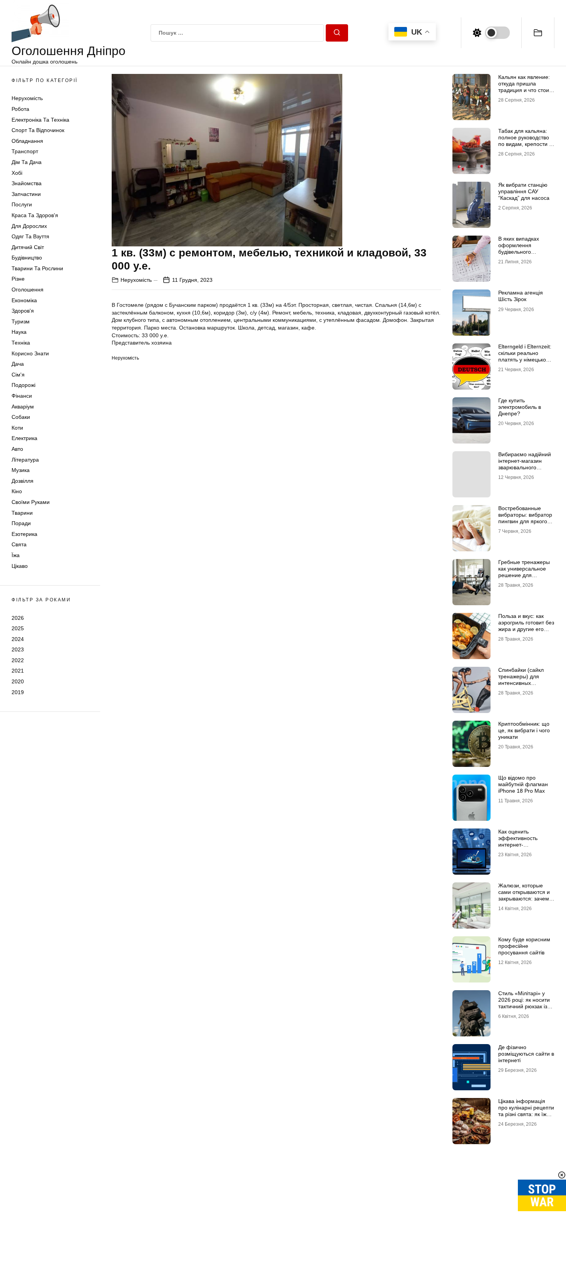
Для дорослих (29, 226)
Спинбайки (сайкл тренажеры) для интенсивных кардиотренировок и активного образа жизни (523, 686)
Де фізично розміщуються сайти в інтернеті (526, 1053)
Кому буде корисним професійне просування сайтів (524, 946)
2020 (18, 681)
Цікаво (20, 566)
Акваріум (23, 406)
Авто (17, 449)
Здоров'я (23, 311)
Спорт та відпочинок (38, 130)
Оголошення (28, 289)
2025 (18, 628)
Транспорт (25, 151)
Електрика (24, 438)
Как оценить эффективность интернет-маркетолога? (518, 841)
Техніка (21, 343)
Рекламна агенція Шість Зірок (520, 296)
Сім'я (18, 375)
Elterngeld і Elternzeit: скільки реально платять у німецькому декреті (525, 356)
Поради (21, 523)
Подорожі (23, 385)
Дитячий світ (28, 247)
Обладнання (27, 141)
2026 (18, 617)
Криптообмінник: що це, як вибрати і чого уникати (524, 730)
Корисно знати (30, 353)
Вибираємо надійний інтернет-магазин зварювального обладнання (524, 464)
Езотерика (24, 534)
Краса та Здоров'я (35, 215)
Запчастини (26, 194)
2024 (18, 639)
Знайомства (27, 183)
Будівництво (27, 257)
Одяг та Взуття (30, 236)
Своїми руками (31, 502)
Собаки (21, 417)
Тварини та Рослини (37, 268)
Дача (18, 364)
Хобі (17, 173)
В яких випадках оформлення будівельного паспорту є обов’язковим (518, 252)
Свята (19, 544)
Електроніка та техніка (40, 120)
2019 (18, 692)
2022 (18, 660)
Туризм (21, 321)
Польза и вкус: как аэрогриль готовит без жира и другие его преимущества (526, 625)
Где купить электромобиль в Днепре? (519, 407)
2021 (18, 671)
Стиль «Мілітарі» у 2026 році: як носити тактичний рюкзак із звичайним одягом (524, 1003)
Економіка (24, 300)
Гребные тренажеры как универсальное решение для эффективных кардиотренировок (524, 575)
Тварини (22, 513)
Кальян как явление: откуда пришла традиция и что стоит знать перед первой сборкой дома (524, 90)
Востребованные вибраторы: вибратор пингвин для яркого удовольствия (525, 518)
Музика (21, 470)
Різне (18, 279)
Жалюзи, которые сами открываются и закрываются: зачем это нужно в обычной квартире (524, 898)
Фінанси (22, 396)
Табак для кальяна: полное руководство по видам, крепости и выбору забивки (525, 140)
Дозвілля (22, 481)
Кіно (17, 491)
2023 (18, 649)
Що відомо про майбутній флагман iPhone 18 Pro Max (523, 784)
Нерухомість (27, 98)
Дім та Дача (27, 162)
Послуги (22, 204)
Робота (20, 109)
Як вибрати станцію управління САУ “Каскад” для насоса (523, 191)
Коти (17, 428)
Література (25, 460)
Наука (19, 332)
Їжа (16, 555)
